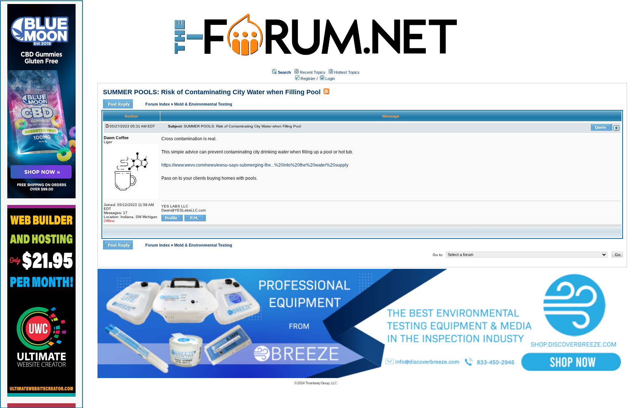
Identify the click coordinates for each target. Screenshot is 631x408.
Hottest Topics (347, 72)
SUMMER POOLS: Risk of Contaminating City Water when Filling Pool (212, 92)
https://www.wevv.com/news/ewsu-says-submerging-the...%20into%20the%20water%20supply (254, 165)
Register (307, 78)
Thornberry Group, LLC (321, 383)
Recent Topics (312, 72)
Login (329, 78)
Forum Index (158, 104)
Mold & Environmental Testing (203, 104)
